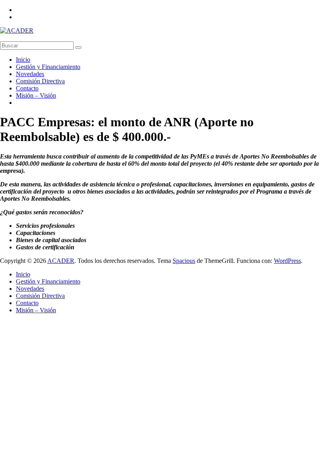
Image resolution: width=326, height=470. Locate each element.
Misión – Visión (36, 95)
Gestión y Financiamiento (48, 66)
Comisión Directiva (40, 81)
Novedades (30, 73)
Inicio (23, 59)
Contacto (27, 88)
